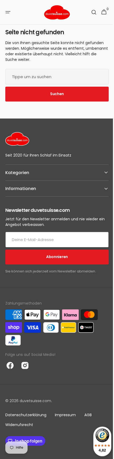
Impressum (65, 415)
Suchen (55, 93)
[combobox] (55, 77)
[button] (8, 12)
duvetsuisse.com (35, 400)
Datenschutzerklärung (25, 415)
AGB (88, 415)
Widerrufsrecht (19, 424)
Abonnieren (55, 256)
